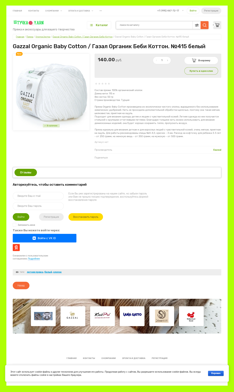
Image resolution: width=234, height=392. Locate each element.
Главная (17, 11)
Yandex (16, 247)
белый (48, 272)
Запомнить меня (26, 225)
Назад (21, 285)
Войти (193, 10)
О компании (52, 11)
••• (100, 10)
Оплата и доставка (79, 11)
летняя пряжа (35, 272)
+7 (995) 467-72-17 (168, 10)
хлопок (57, 272)
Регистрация (211, 10)
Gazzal (217, 149)
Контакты (33, 11)
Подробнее (34, 258)
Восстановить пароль (85, 216)
